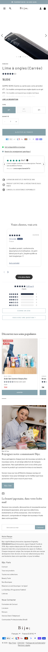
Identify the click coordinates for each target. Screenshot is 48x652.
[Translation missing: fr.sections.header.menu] (4, 8)
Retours (4, 612)
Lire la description (10, 99)
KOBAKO (5, 64)
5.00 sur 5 (30, 286)
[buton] (16, 633)
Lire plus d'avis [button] (24, 277)
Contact (5, 567)
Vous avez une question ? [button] (24, 317)
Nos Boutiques (7, 582)
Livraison (5, 608)
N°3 (39, 110)
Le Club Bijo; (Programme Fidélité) (14, 590)
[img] (14, 235)
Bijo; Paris (7, 376)
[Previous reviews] (4, 164)
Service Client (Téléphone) (11, 616)
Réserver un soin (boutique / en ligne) (14, 586)
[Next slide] (8, 272)
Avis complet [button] (14, 263)
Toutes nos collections (10, 574)
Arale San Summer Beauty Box (15, 379)
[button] (24, 164)
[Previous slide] (4, 272)
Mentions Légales (24, 645)
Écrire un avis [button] (23, 311)
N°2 (24, 110)
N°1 (9, 110)
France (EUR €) (29, 633)
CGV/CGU (20, 643)
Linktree (5, 594)
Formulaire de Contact (10, 604)
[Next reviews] (43, 164)
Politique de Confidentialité (35, 643)
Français (16, 633)
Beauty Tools (6, 578)
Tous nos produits (8, 571)
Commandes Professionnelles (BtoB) (14, 620)
